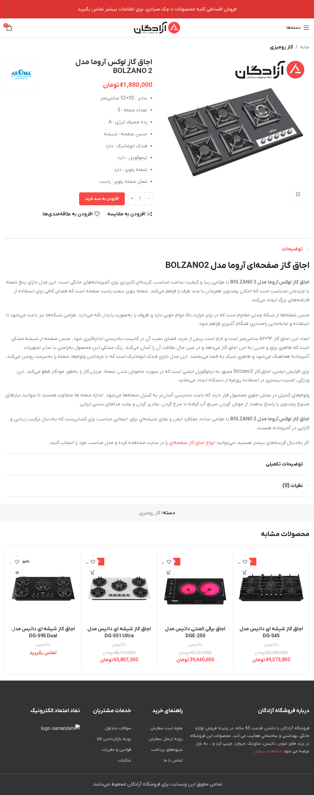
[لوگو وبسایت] (157, 27)
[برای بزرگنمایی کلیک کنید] (298, 194)
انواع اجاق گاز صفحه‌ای (192, 443)
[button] (244, 572)
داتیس (271, 644)
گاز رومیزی (281, 47)
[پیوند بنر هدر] (166, 9)
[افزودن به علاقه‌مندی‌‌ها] (244, 561)
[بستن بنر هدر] (7, 9)
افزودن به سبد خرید (102, 198)
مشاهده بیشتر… (266, 751)
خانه (304, 47)
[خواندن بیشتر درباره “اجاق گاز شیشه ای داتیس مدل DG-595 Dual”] (16, 572)
